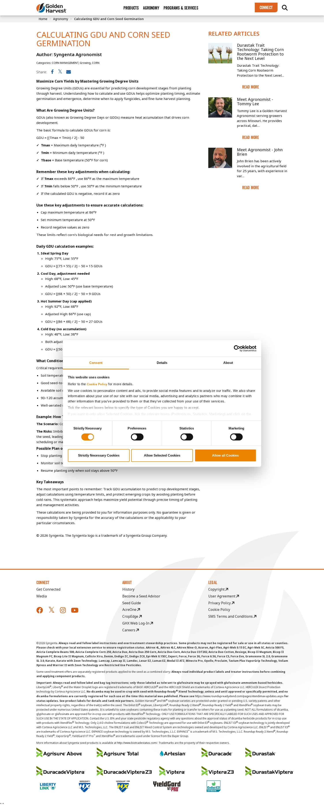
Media (41, 596)
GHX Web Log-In (136, 623)
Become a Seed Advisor (141, 596)
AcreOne (129, 609)
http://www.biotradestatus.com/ (137, 743)
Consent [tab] (95, 363)
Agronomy (60, 19)
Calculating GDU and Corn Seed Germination (109, 19)
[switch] (137, 436)
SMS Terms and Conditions (231, 616)
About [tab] (228, 363)
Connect (266, 7)
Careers (129, 630)
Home (43, 19)
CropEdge (130, 616)
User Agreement (222, 596)
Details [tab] (162, 363)
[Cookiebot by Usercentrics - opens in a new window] (237, 348)
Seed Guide (131, 603)
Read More (250, 87)
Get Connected (48, 589)
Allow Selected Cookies (162, 455)
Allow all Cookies (225, 455)
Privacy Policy (220, 603)
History (128, 589)
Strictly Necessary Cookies (98, 455)
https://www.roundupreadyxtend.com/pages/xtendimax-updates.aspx (239, 696)
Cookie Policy (97, 384)
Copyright (216, 589)
